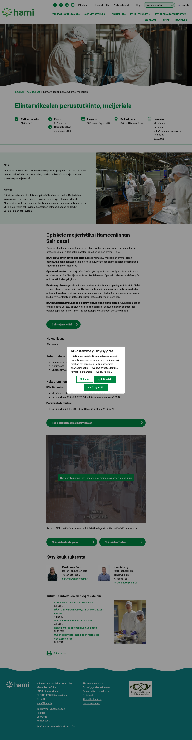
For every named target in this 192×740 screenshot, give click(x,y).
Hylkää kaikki (105, 379)
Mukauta (84, 379)
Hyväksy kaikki (96, 387)
